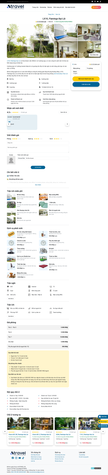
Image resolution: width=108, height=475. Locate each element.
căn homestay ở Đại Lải (61, 73)
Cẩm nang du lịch (58, 7)
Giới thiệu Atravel (35, 454)
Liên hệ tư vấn (86, 84)
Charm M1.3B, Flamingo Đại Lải (18, 434)
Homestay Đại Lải (59, 457)
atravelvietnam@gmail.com (21, 1)
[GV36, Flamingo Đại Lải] (66, 423)
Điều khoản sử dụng (36, 457)
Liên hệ (33, 461)
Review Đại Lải (59, 461)
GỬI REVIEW (38, 167)
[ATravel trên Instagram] (95, 2)
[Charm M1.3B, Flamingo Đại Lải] (18, 423)
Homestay (43, 7)
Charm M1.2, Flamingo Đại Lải (41, 434)
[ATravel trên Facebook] (92, 2)
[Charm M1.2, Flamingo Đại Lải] (42, 423)
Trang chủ (35, 7)
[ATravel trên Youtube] (97, 2)
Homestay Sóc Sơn (60, 454)
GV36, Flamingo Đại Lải (63, 434)
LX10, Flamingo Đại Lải (14, 61)
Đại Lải (58, 14)
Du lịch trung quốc (84, 457)
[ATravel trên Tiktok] (100, 2)
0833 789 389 (14, 472)
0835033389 (10, 1)
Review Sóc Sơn (59, 459)
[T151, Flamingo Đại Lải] (89, 423)
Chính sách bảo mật (36, 459)
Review (50, 7)
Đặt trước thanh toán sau (86, 79)
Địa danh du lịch (70, 7)
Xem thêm (38, 185)
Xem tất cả (63, 112)
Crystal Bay (82, 454)
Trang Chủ (51, 14)
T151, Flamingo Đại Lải (87, 434)
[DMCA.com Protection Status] (96, 469)
